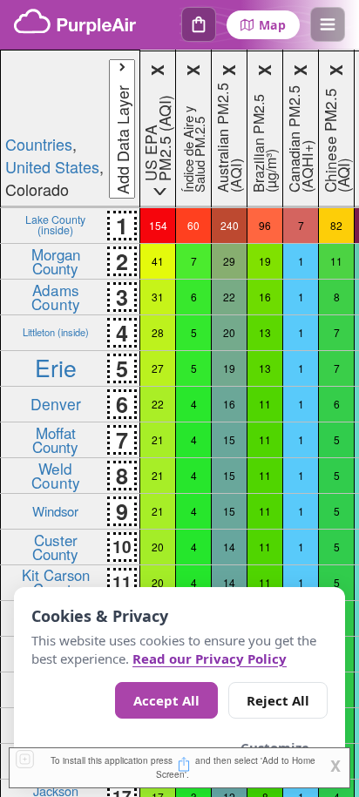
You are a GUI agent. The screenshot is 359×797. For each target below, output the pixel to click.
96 (265, 225)
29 (229, 260)
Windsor (55, 511)
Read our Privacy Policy (209, 658)
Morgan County (55, 260)
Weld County (55, 474)
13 (265, 332)
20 (229, 332)
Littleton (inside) (56, 332)
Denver (55, 404)
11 (336, 260)
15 (229, 439)
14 (229, 546)
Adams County (55, 296)
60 (193, 225)
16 (265, 296)
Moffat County (55, 439)
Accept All (166, 700)
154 (158, 225)
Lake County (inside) (55, 224)
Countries (38, 143)
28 (158, 332)
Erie (56, 367)
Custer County (55, 546)
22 (229, 296)
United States (52, 166)
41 (158, 260)
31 (158, 296)
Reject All (278, 700)
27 (158, 368)
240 (229, 225)
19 (265, 260)
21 (158, 439)
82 (336, 225)
